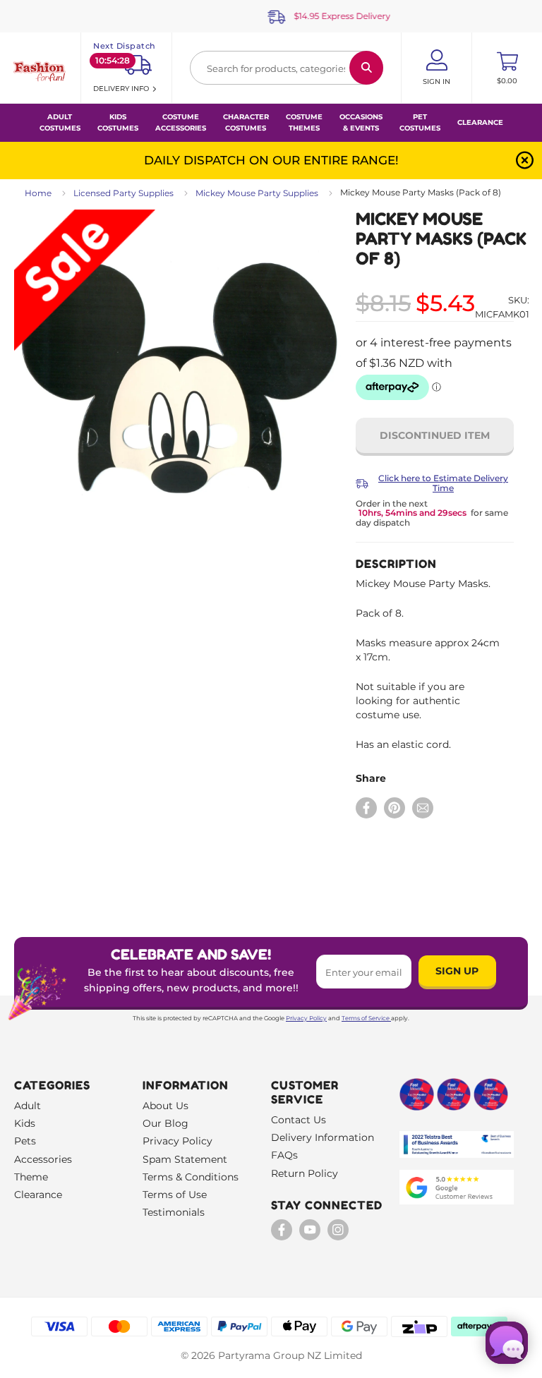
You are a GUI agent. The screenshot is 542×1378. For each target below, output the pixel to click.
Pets (25, 1141)
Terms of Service (366, 1018)
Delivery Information (322, 1137)
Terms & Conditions (191, 1177)
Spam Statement (185, 1159)
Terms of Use (175, 1194)
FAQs (284, 1155)
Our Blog (165, 1123)
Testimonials (174, 1212)
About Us (165, 1105)
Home (38, 193)
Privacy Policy (306, 1018)
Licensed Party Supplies (123, 193)
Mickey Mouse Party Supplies (256, 193)
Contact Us (298, 1119)
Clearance (480, 122)
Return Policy (304, 1173)
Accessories (43, 1159)
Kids (24, 1123)
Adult (27, 1105)
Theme (31, 1177)
